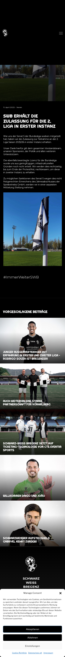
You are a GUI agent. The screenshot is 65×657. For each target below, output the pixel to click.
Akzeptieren (32, 629)
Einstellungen (32, 646)
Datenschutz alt (35, 653)
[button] (60, 593)
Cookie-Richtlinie (19, 653)
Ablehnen (32, 637)
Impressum (48, 653)
